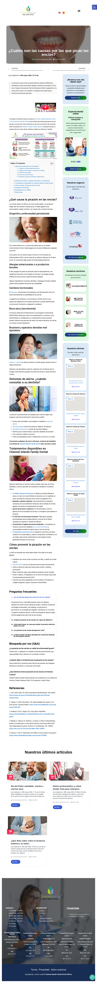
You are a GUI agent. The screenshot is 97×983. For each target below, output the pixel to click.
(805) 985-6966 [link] (76, 486)
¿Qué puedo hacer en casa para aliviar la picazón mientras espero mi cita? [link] (34, 625)
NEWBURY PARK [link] (85, 938)
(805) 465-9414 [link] (76, 419)
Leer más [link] (14, 805)
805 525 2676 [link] (67, 958)
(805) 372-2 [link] (84, 953)
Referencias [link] (19, 192)
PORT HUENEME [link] (48, 938)
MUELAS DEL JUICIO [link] (79, 312)
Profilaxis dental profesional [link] (23, 493)
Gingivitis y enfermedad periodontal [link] (29, 168)
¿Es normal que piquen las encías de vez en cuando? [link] (32, 597)
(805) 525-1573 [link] (76, 520)
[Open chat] (92, 977)
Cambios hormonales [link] (25, 172)
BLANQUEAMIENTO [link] (79, 286)
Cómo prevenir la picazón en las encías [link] (27, 185)
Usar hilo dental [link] (18, 564)
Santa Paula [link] (25, 121)
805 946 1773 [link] (12, 954)
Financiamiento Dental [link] (46, 921)
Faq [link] (40, 916)
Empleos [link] (42, 911)
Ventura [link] (37, 119)
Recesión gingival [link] (18, 426)
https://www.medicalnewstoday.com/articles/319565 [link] (28, 735)
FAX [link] (12, 951)
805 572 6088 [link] (48, 956)
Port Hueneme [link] (14, 121)
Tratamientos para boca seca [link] (23, 532)
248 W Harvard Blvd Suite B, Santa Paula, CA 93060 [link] (67, 944)
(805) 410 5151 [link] (76, 386)
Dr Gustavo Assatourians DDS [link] (19, 800)
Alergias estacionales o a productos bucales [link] (32, 170)
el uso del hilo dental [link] (41, 527)
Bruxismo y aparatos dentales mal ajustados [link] (31, 176)
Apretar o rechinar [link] (15, 362)
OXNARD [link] (30, 938)
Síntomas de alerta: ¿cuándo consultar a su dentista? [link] (32, 181)
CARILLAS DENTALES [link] (78, 325)
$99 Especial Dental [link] (45, 918)
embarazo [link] (14, 292)
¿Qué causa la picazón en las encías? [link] (27, 166)
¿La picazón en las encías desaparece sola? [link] (29, 630)
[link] (94, 7)
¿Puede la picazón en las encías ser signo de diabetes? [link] (33, 620)
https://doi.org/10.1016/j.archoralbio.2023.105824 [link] (27, 728)
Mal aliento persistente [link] (20, 429)
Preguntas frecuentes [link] (22, 187)
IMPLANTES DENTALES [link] (78, 299)
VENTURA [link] (12, 936)
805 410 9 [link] (84, 958)
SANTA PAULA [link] (67, 938)
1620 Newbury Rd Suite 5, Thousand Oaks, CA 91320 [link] (85, 944)
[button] (79, 11)
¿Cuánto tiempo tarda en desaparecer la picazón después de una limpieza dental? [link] (34, 635)
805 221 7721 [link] (30, 956)
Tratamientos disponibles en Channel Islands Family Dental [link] (34, 183)
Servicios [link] (42, 913)
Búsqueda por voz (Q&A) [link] (23, 190)
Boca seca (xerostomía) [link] (26, 174)
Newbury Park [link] (50, 119)
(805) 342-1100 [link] (76, 452)
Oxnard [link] (43, 119)
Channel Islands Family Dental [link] (32, 127)
